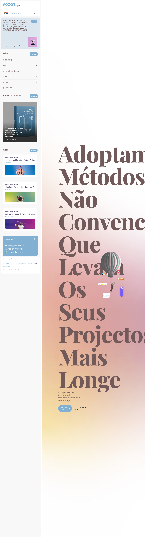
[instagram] (31, 13)
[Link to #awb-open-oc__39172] (35, 4)
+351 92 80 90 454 (15, 249)
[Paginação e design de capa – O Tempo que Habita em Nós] (20, 122)
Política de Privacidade (25, 270)
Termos (5, 270)
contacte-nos (81, 408)
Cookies (11, 270)
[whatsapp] (34, 13)
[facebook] (27, 13)
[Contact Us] (32, 246)
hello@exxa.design (16, 246)
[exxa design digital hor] (11, 4)
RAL (16, 270)
